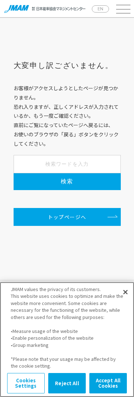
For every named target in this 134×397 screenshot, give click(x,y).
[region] (67, 339)
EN (100, 9)
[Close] (125, 292)
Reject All (67, 383)
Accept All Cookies (108, 383)
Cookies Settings (25, 383)
